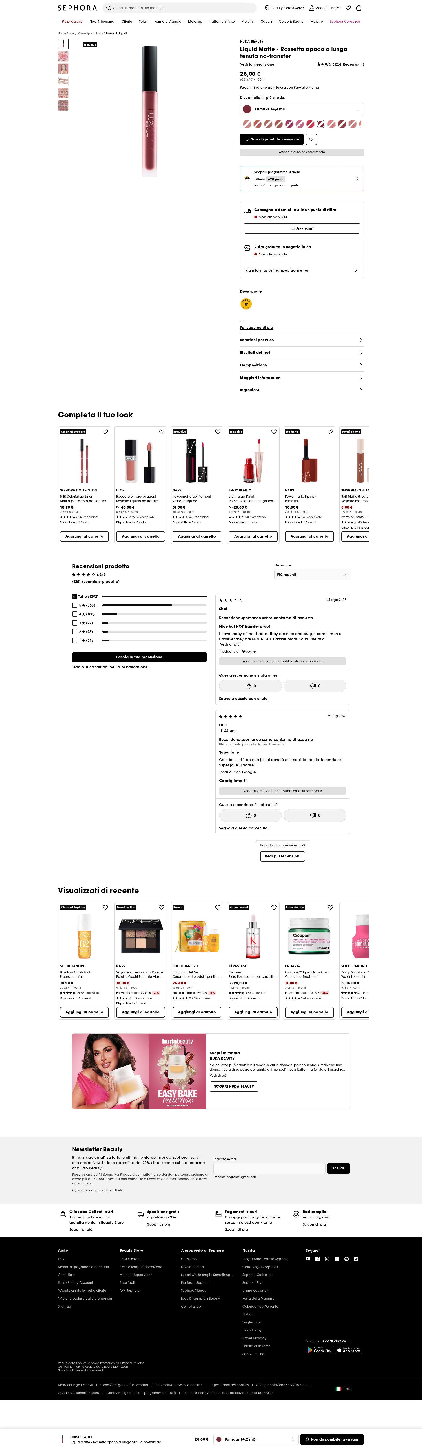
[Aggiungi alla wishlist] (105, 431)
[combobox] (312, 574)
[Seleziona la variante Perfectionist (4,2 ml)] (331, 124)
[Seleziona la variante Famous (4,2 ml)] (320, 124)
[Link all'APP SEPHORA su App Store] (348, 1350)
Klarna (314, 87)
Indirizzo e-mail (225, 1159)
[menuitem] (284, 8)
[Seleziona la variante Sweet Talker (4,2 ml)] (352, 124)
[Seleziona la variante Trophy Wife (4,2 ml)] (289, 124)
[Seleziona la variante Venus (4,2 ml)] (268, 124)
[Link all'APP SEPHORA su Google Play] (319, 1350)
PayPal (299, 87)
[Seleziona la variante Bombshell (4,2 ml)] (257, 124)
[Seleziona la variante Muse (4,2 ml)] (299, 124)
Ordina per (283, 565)
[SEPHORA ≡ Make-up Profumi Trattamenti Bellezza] (77, 8)
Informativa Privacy (115, 1174)
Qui (60, 1366)
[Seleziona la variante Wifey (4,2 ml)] (247, 124)
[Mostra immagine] (63, 44)
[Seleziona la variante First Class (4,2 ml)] (342, 124)
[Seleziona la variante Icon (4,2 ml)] (310, 124)
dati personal (178, 1174)
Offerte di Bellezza (132, 1363)
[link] (139, 657)
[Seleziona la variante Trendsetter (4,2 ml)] (278, 124)
